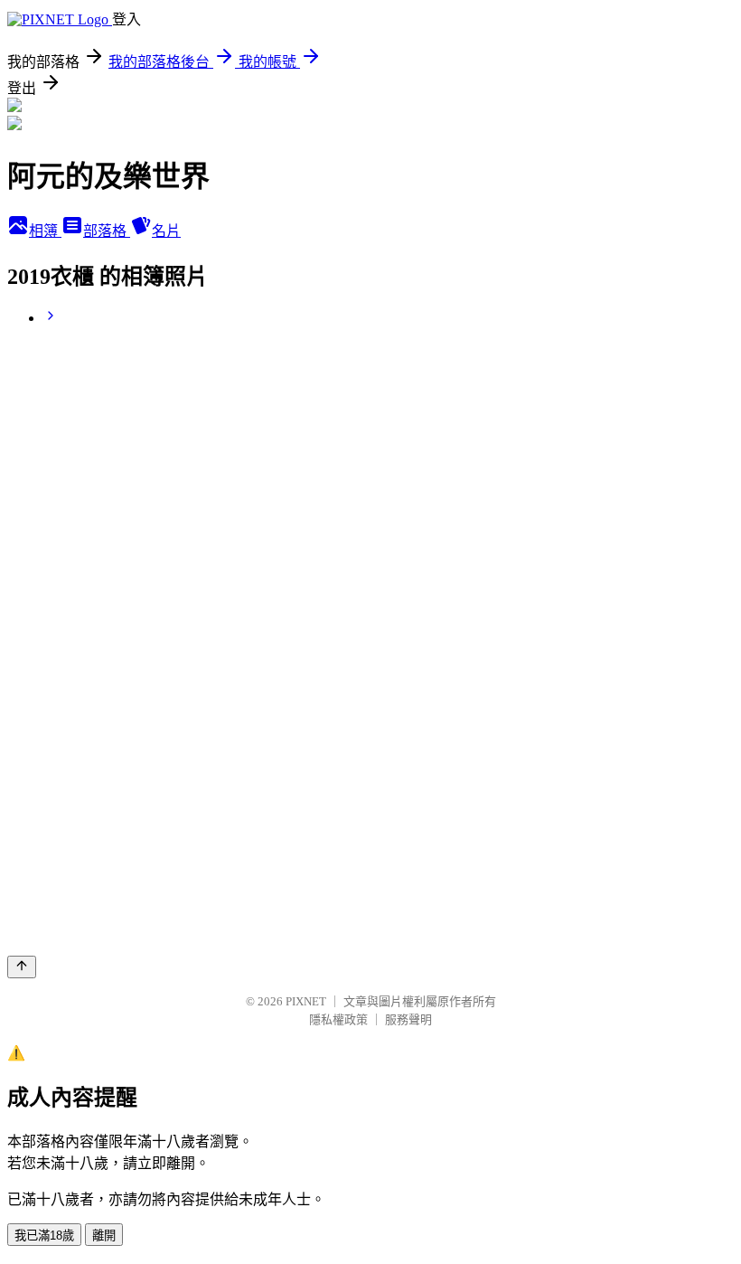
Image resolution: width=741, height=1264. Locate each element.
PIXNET (306, 1001)
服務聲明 (408, 1019)
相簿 (45, 231)
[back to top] (21, 967)
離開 (104, 1235)
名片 (166, 231)
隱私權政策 (338, 1019)
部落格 (106, 231)
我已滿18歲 (44, 1235)
